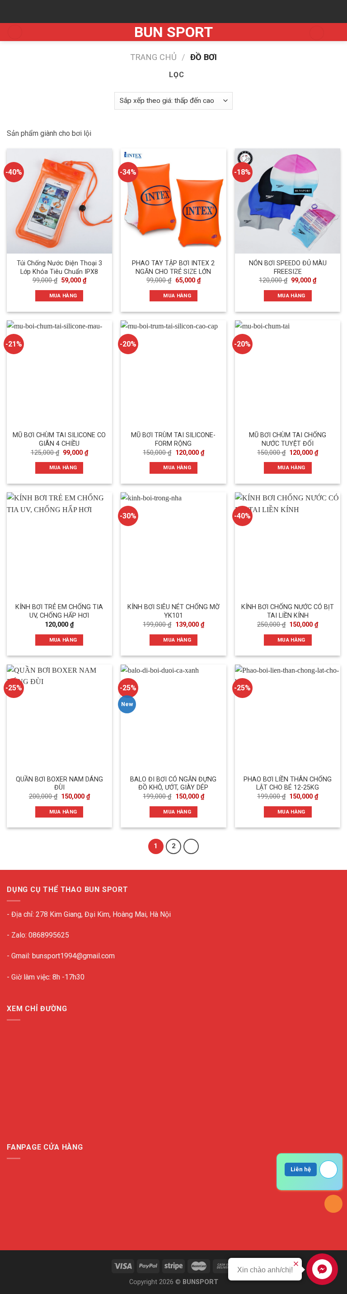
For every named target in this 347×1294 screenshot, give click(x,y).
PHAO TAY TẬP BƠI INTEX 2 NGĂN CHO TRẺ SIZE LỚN (173, 267)
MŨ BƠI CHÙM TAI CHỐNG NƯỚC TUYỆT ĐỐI (287, 439)
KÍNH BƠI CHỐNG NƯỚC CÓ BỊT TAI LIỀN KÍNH (287, 611)
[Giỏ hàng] (335, 33)
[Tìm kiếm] (316, 33)
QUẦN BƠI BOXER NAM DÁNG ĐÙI (59, 784)
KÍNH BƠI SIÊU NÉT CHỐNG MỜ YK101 (173, 611)
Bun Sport (173, 32)
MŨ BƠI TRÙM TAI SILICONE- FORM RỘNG (173, 439)
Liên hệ (301, 1169)
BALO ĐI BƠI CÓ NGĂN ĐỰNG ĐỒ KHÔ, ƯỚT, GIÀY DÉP (173, 784)
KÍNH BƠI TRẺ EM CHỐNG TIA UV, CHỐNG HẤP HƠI (59, 611)
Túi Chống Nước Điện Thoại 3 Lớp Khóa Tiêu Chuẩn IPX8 (59, 267)
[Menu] (15, 32)
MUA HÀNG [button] (63, 295)
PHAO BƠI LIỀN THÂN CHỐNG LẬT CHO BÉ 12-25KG (288, 784)
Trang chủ (153, 57)
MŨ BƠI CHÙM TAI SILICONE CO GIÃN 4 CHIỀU (59, 439)
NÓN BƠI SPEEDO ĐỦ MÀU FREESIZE (288, 267)
